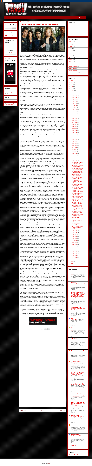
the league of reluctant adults (77, 424)
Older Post (62, 410)
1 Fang (70, 44)
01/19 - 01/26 (74, 253)
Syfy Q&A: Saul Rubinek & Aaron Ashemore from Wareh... (77, 227)
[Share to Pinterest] (49, 329)
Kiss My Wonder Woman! (76, 361)
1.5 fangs (71, 46)
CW (28, 330)
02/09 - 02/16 (74, 248)
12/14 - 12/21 (74, 95)
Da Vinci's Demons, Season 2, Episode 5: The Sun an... (77, 215)
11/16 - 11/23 (74, 103)
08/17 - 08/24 (74, 128)
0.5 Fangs (71, 41)
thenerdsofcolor (74, 271)
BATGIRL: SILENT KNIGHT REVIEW (78, 384)
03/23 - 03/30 (74, 236)
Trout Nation (73, 282)
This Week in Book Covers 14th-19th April (77, 194)
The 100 (34, 330)
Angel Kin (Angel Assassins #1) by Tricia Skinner (77, 175)
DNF (70, 64)
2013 (72, 259)
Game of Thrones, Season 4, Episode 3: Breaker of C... (77, 206)
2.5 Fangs (71, 50)
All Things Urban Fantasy (76, 307)
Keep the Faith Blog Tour (75, 405)
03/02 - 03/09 (74, 242)
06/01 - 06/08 (74, 149)
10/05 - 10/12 (74, 115)
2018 (72, 82)
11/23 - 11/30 (74, 101)
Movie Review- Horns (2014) (76, 435)
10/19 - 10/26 (74, 111)
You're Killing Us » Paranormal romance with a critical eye (77, 373)
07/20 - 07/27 (74, 136)
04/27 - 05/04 (74, 158)
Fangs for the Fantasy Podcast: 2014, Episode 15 (77, 209)
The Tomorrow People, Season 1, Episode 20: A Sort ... (78, 188)
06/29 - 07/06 (74, 141)
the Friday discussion (73, 72)
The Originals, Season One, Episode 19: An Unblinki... (77, 178)
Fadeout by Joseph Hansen (76, 339)
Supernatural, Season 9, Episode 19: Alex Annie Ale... (77, 181)
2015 (72, 88)
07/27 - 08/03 (74, 134)
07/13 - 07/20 (74, 137)
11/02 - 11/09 (74, 107)
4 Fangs (70, 57)
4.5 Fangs (71, 59)
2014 (72, 90)
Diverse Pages (73, 445)
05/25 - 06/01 (74, 151)
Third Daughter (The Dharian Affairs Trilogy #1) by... (77, 197)
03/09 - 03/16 (74, 240)
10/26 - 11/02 (74, 109)
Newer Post (23, 410)
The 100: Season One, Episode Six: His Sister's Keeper (77, 169)
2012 (72, 261)
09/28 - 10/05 (74, 116)
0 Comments (37, 328)
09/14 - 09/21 (74, 120)
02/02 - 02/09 (74, 249)
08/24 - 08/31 (74, 126)
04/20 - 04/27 (74, 160)
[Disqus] (42, 352)
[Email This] (44, 329)
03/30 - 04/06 (74, 234)
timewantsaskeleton (75, 434)
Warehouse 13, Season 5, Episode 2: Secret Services (77, 191)
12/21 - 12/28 (74, 94)
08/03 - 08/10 (74, 132)
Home (42, 410)
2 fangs (70, 48)
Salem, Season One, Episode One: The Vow (77, 200)
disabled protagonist (73, 70)
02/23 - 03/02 (74, 244)
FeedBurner (13, 52)
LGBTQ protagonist (73, 66)
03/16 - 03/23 (74, 238)
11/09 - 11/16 (74, 105)
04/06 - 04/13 (74, 232)
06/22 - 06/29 (74, 143)
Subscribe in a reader (9, 35)
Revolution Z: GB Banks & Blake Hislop (77, 185)
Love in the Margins (75, 415)
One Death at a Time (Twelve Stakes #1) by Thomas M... (77, 166)
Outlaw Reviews (74, 338)
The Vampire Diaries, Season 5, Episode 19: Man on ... (77, 163)
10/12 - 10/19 (74, 113)
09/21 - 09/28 (74, 118)
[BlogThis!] (45, 329)
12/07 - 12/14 (74, 97)
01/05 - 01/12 (74, 257)
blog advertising (8, 92)
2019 (72, 80)
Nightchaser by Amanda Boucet (77, 351)
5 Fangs (70, 61)
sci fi (31, 330)
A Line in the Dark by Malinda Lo (77, 374)
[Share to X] (47, 329)
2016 (72, 86)
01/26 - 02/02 (74, 251)
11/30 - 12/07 (74, 99)
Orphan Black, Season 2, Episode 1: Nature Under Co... (77, 220)
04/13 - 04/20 (74, 230)
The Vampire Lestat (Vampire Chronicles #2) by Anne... (77, 212)
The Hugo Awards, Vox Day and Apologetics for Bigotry (77, 172)
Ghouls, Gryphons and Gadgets (77, 383)
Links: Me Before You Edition (76, 416)
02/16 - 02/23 (74, 246)
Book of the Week (75, 217)
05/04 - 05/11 (74, 157)
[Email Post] (42, 328)
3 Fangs (25, 330)
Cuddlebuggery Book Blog (76, 393)
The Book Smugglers (75, 327)
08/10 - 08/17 (74, 130)
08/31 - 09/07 (74, 124)
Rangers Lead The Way (75, 426)
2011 (72, 263)
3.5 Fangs (71, 55)
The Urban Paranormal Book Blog (78, 350)
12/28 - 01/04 (74, 92)
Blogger (48, 463)
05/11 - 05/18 (74, 155)
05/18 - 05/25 (74, 153)
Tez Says (72, 318)
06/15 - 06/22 (74, 145)
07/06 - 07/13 (74, 139)
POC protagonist (72, 68)
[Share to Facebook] (48, 329)
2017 (72, 84)
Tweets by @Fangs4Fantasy (74, 454)
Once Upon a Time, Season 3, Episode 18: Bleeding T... (77, 203)
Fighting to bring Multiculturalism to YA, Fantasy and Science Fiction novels (78, 403)
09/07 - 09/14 (74, 122)
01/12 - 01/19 (74, 255)
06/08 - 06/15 (74, 147)
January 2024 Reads (74, 319)
